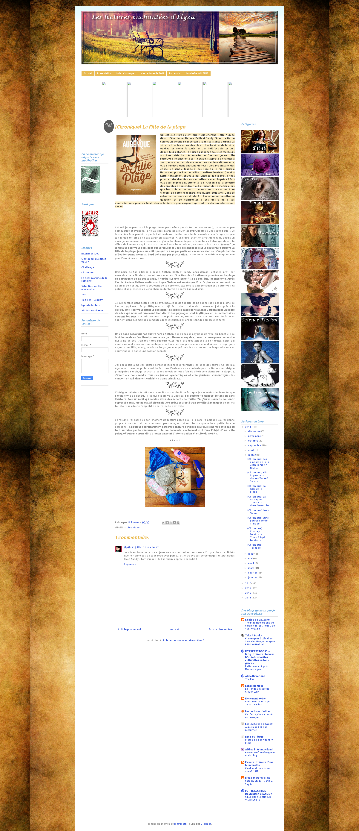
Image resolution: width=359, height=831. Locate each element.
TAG (84, 294)
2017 (248, 583)
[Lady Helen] (114, 116)
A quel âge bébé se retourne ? (256, 728)
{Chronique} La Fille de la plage (256, 488)
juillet (252, 454)
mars (251, 567)
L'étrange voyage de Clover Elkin (257, 690)
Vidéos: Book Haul (92, 310)
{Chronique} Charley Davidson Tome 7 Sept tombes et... (256, 534)
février (253, 572)
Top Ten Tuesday (92, 299)
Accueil (88, 73)
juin (250, 553)
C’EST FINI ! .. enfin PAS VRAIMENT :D (258, 798)
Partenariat (175, 73)
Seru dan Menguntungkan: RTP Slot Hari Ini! (260, 643)
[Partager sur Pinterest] (178, 522)
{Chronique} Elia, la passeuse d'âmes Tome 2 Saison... (258, 477)
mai (250, 558)
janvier (253, 577)
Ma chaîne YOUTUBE (197, 73)
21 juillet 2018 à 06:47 (145, 547)
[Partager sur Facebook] (174, 522)
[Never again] (139, 116)
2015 (248, 592)
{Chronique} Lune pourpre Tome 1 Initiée (258, 520)
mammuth (180, 823)
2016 (248, 587)
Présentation (104, 73)
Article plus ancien (220, 629)
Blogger (206, 823)
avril (251, 563)
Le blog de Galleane (257, 619)
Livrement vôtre (255, 698)
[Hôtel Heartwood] (215, 116)
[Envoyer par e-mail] (164, 522)
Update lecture (90, 305)
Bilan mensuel (90, 253)
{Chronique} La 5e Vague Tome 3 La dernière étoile (258, 501)
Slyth (127, 547)
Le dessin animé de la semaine (94, 279)
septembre (255, 445)
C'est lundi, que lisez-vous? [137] (257, 770)
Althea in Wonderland (259, 749)
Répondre (130, 563)
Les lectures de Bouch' (259, 723)
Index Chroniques (126, 73)
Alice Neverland (255, 675)
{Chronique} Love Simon (258, 512)
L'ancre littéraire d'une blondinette (259, 764)
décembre (254, 431)
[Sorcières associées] (240, 116)
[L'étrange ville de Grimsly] (190, 116)
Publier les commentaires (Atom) (183, 640)
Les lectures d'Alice (257, 711)
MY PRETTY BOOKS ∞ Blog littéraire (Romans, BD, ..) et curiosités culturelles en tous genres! (260, 657)
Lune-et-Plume (254, 736)
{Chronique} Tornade (254, 546)
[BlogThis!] (167, 522)
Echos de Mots (254, 685)
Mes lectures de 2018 (152, 73)
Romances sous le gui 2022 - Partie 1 (257, 703)
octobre (253, 440)
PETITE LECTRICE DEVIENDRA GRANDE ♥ (258, 792)
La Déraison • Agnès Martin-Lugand (256, 668)
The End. (250, 678)
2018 (248, 426)
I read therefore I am (258, 777)
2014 (248, 597)
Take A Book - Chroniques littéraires (259, 637)
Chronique (133, 527)
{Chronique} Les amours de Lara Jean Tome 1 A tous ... (258, 463)
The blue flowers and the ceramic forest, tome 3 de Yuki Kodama (260, 625)
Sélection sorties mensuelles (91, 288)
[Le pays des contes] (165, 116)
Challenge (87, 267)
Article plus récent (129, 629)
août (251, 450)
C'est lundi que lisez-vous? (94, 260)
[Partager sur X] (171, 522)
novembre (254, 435)
